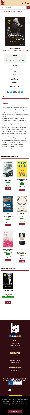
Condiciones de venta (15, 358)
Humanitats (4, 11)
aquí (18, 405)
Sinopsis (5, 103)
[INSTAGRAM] (17, 336)
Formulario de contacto (15, 347)
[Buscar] (28, 7)
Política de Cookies (15, 362)
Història (10, 11)
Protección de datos (15, 360)
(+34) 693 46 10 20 (15, 343)
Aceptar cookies (15, 411)
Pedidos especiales (15, 373)
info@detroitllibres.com (15, 345)
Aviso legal (15, 356)
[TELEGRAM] (15, 336)
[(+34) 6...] (20, 336)
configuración (15, 407)
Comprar (8, 188)
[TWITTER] (12, 336)
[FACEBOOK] (10, 336)
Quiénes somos (15, 370)
